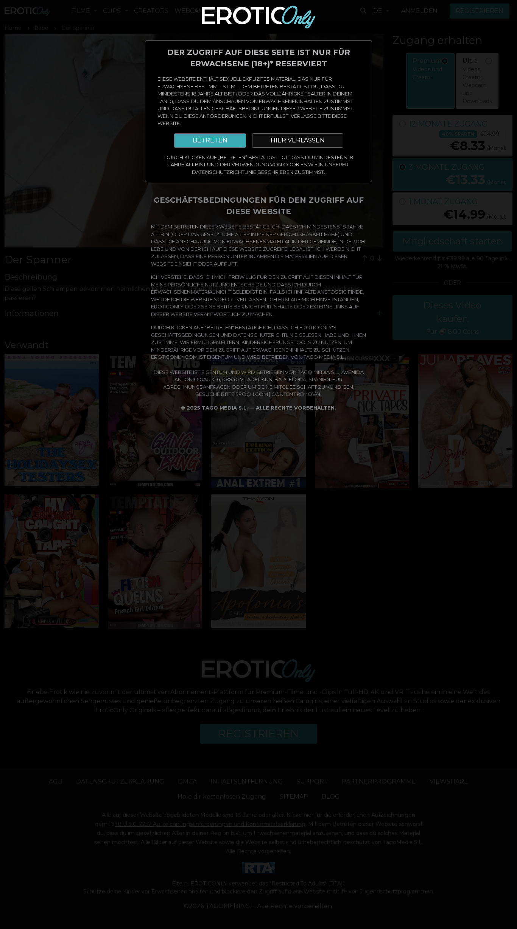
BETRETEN (210, 140)
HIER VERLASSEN (298, 140)
